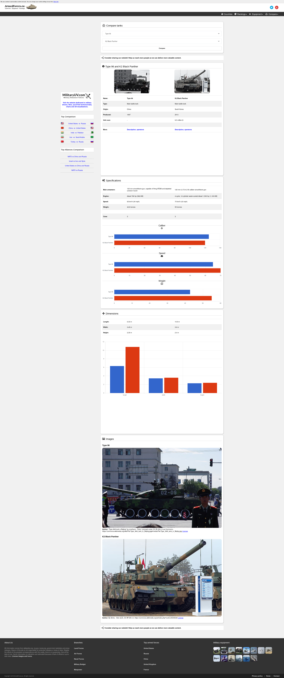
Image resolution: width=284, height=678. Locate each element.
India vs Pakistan (77, 132)
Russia (146, 653)
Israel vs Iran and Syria (77, 161)
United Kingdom (150, 664)
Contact (277, 676)
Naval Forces (79, 659)
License (185, 531)
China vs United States (77, 128)
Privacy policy (257, 676)
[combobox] (162, 33)
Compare (162, 48)
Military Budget (80, 664)
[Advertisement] (77, 55)
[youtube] (276, 8)
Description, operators (135, 129)
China (146, 659)
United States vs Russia (77, 123)
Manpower (78, 669)
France (146, 669)
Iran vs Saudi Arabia (77, 137)
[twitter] (271, 8)
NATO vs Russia (77, 170)
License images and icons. (22, 656)
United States (149, 648)
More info (55, 1)
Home (268, 676)
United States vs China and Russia (77, 165)
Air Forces (78, 653)
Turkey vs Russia (77, 142)
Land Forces (79, 648)
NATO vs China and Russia (77, 156)
